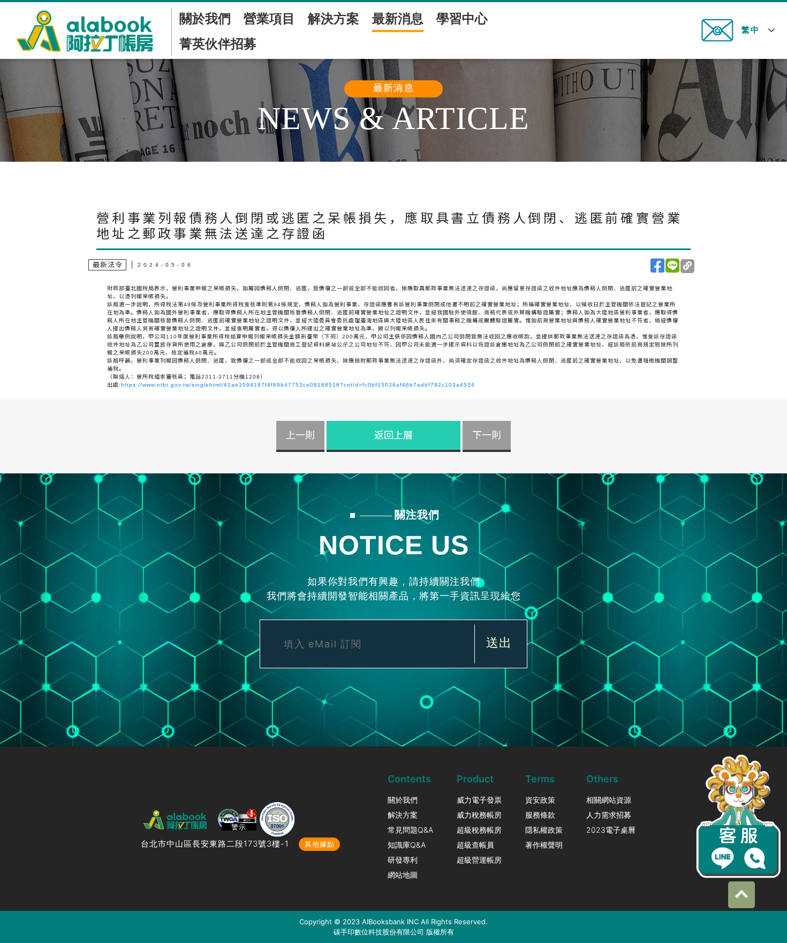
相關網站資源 (608, 799)
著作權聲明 (544, 844)
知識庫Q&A (407, 844)
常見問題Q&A (410, 829)
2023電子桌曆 (610, 829)
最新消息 (397, 18)
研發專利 (403, 859)
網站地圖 (403, 874)
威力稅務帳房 (479, 814)
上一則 (300, 435)
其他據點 (320, 844)
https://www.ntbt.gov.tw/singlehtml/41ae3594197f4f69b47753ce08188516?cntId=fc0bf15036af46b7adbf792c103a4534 (298, 385)
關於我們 (205, 18)
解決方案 (333, 18)
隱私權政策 (544, 829)
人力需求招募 (608, 814)
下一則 (486, 435)
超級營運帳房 (479, 859)
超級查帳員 (475, 844)
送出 (499, 642)
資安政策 (540, 799)
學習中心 (462, 18)
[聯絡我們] (717, 28)
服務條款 (540, 814)
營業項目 (269, 18)
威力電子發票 (479, 799)
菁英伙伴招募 (217, 43)
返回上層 (393, 435)
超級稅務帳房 (479, 829)
